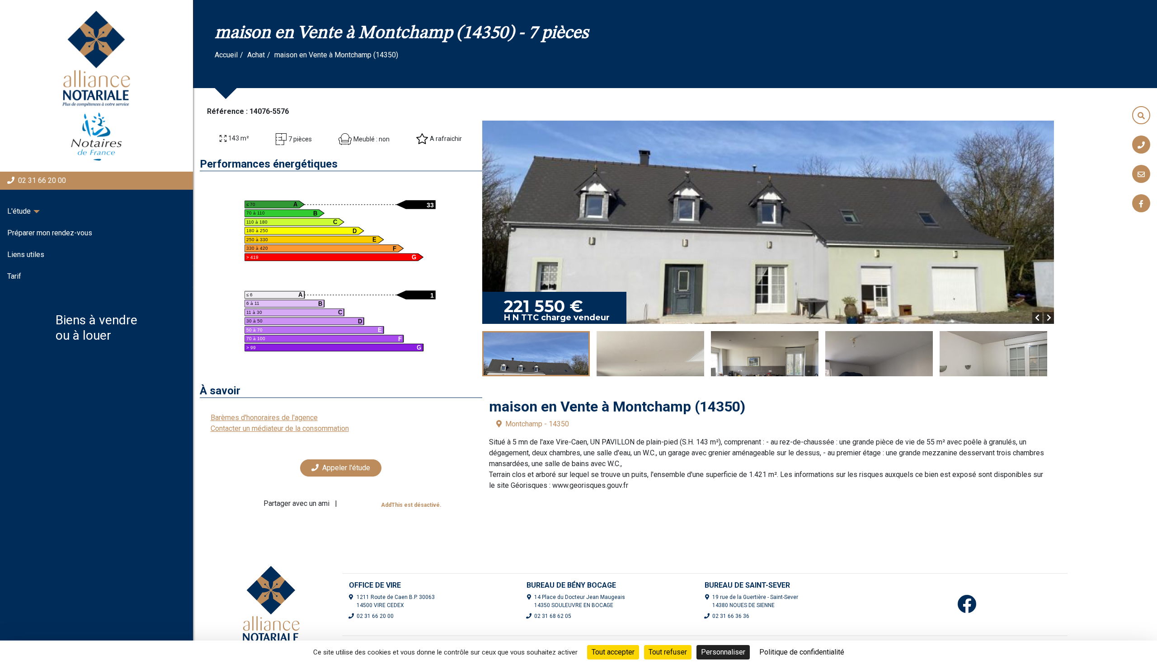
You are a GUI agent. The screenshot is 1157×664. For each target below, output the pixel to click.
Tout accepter (613, 652)
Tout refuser (668, 652)
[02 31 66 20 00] (1141, 145)
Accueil (226, 55)
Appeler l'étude (346, 467)
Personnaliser (723, 652)
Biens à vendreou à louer (96, 328)
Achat (256, 55)
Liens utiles (25, 254)
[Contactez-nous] (1141, 174)
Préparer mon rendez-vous (49, 233)
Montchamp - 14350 (537, 424)
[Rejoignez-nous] (1141, 203)
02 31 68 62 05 (552, 616)
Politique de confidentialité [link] (801, 652)
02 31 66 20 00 (42, 180)
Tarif (14, 276)
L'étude (19, 211)
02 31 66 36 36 (730, 616)
